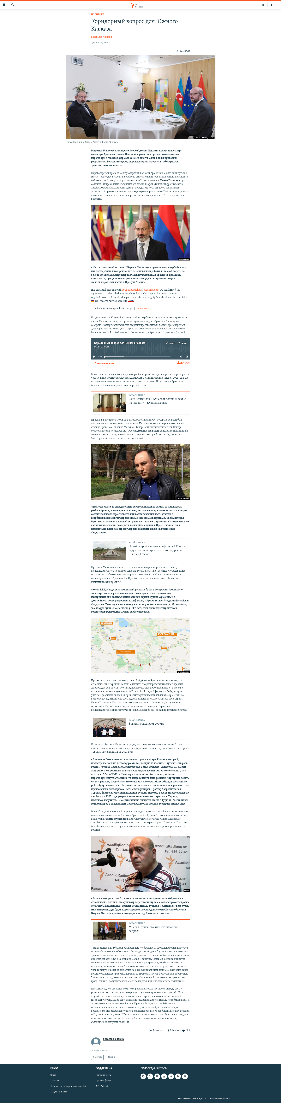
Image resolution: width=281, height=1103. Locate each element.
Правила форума (104, 1081)
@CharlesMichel (131, 290)
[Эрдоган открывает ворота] (109, 727)
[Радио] (263, 5)
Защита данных (58, 1092)
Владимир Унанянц (101, 37)
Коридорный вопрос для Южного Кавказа (119, 343)
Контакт (54, 1081)
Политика (97, 14)
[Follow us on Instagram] (164, 1076)
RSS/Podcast (101, 1086)
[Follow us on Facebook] (143, 1076)
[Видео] (272, 5)
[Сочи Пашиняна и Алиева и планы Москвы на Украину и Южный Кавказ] (109, 403)
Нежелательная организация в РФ (68, 1086)
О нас (53, 1075)
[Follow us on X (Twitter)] (150, 1076)
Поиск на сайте (103, 1075)
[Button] (183, 51)
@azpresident (151, 290)
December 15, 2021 (146, 308)
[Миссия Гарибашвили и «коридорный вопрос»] (109, 931)
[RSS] (178, 1076)
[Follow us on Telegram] (171, 1076)
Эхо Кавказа (103, 347)
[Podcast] (185, 1076)
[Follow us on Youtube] (157, 1076)
